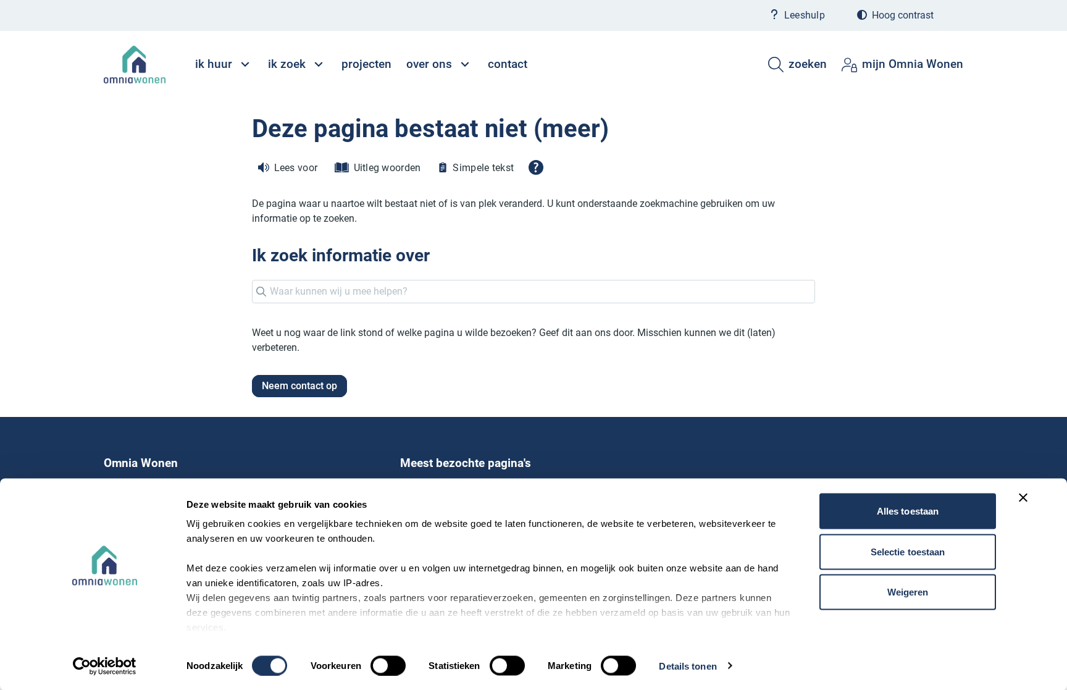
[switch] (388, 665)
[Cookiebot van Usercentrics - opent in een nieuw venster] (105, 666)
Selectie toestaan (908, 551)
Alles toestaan (908, 511)
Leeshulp (804, 15)
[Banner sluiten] (1023, 498)
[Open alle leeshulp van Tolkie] (536, 167)
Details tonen (687, 665)
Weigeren (908, 592)
